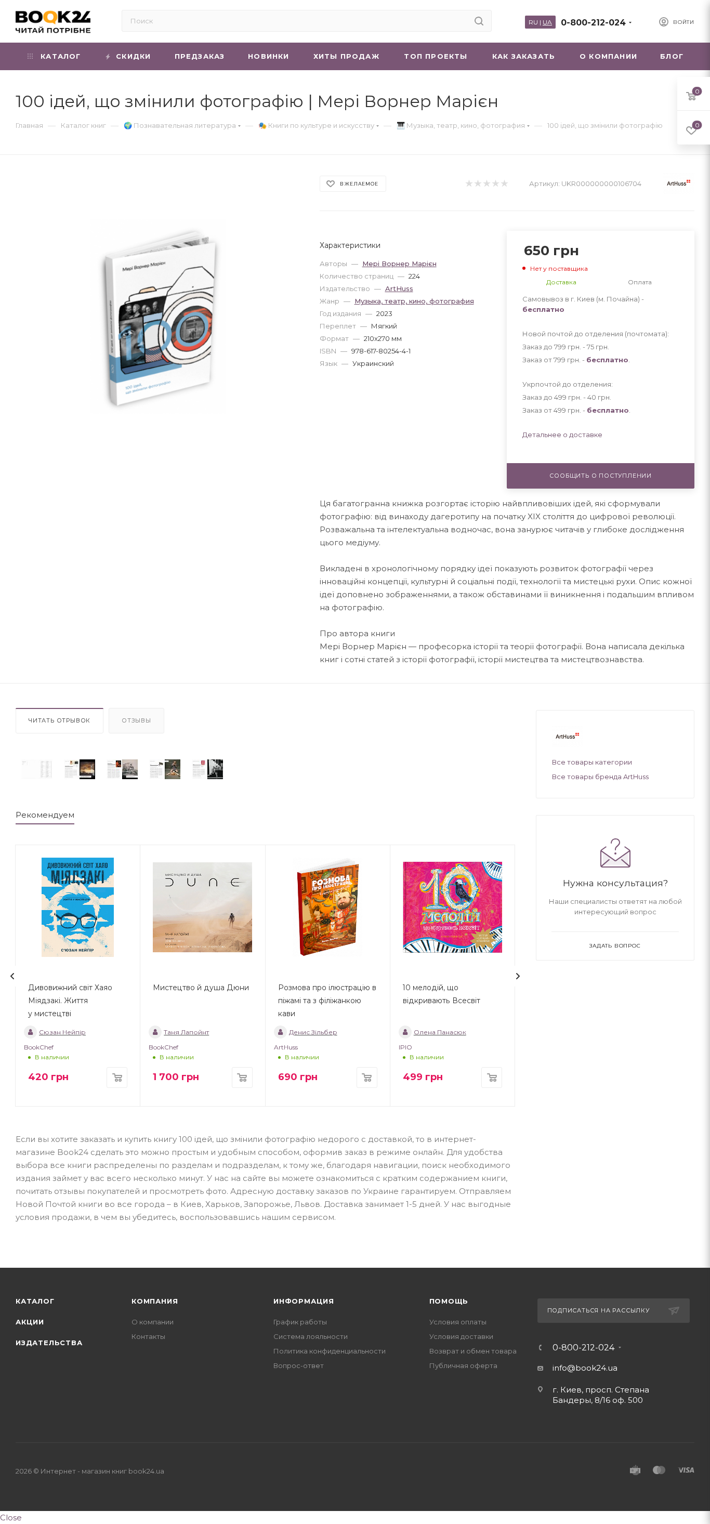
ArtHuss (399, 288)
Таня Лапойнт (186, 1032)
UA (547, 22)
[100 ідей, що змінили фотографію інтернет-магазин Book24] (158, 316)
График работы (300, 1322)
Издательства (49, 1342)
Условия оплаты (458, 1322)
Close (11, 1517)
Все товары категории (592, 762)
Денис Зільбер (313, 1032)
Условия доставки (461, 1336)
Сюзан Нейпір (62, 1032)
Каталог (35, 1301)
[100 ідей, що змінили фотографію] (37, 769)
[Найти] (479, 21)
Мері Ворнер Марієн (399, 263)
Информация (303, 1301)
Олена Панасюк (440, 1032)
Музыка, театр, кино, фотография (414, 301)
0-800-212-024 (593, 23)
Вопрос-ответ (298, 1365)
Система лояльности (310, 1336)
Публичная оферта (463, 1365)
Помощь (449, 1301)
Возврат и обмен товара (473, 1351)
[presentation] (12, 976)
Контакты (148, 1336)
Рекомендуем (45, 815)
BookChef (39, 1047)
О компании (153, 1322)
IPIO (405, 1047)
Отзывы (136, 720)
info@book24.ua (585, 1368)
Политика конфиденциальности (329, 1351)
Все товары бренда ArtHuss (600, 776)
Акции (30, 1322)
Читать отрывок (59, 720)
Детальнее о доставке (562, 434)
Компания (155, 1301)
